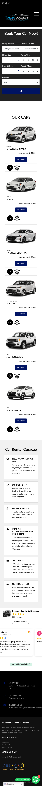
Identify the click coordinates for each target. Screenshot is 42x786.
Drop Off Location (27, 44)
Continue (21, 159)
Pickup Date (6, 55)
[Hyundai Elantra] (21, 236)
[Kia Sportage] (21, 394)
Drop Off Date (7, 66)
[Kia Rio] (21, 184)
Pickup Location (8, 44)
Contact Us (6, 745)
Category (5, 77)
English (10, 784)
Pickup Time (25, 55)
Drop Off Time (26, 66)
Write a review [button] (20, 621)
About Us (5, 742)
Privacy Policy (7, 747)
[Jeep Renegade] (21, 340)
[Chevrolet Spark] (21, 134)
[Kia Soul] (21, 288)
